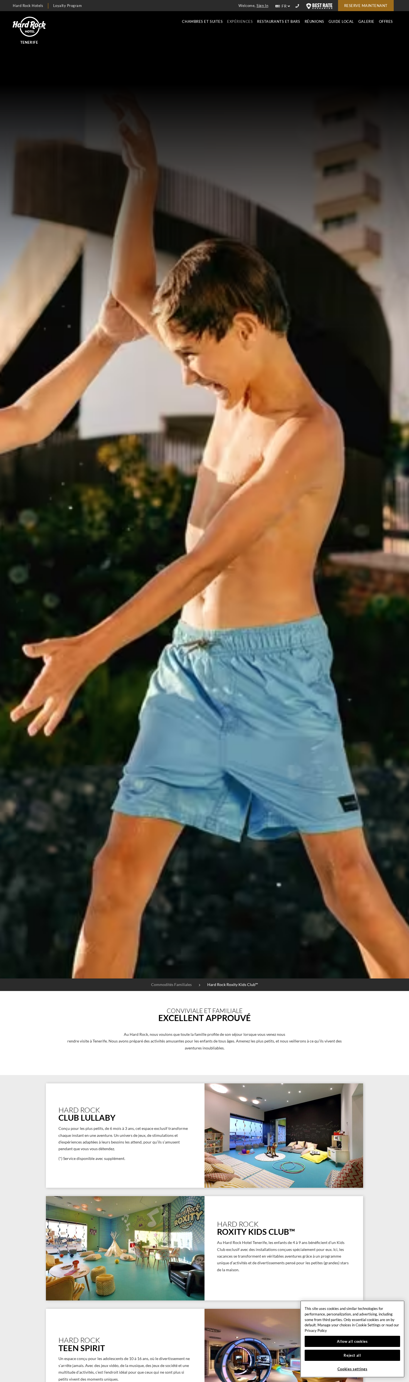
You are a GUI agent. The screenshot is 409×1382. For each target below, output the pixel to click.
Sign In (262, 5)
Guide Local (341, 21)
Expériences (240, 21)
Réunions (314, 21)
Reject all (352, 1355)
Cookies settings (352, 1369)
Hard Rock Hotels (28, 5)
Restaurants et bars (278, 21)
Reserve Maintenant (366, 5)
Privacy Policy (316, 1330)
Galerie (366, 21)
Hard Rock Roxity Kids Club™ (232, 984)
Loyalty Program (67, 5)
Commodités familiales (171, 984)
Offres (386, 21)
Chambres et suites (202, 21)
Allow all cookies (352, 1341)
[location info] (298, 6)
